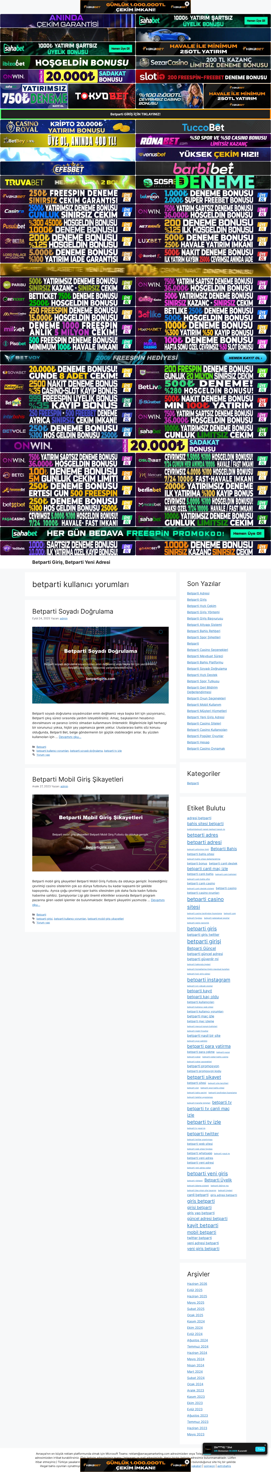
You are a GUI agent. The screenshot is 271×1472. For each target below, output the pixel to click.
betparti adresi (204, 842)
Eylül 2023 (195, 1409)
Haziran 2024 (197, 1353)
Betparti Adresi (198, 593)
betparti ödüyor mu (220, 1185)
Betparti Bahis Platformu (205, 662)
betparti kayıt (199, 990)
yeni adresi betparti (203, 1243)
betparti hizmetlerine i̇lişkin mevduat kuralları (208, 969)
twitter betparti (199, 1238)
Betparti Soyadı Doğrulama (72, 611)
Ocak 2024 (195, 1384)
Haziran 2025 (197, 1296)
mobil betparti (201, 1232)
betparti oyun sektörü (197, 1041)
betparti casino (226, 888)
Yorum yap (43, 754)
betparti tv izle (113, 750)
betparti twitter (203, 1133)
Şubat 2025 (195, 1309)
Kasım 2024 (196, 1321)
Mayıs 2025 (195, 1302)
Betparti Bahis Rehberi (203, 631)
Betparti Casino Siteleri (204, 723)
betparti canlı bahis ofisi (198, 879)
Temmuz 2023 (198, 1422)
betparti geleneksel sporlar (217, 918)
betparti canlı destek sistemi (200, 888)
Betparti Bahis (224, 848)
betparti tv (222, 1102)
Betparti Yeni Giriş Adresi (205, 717)
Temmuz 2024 (198, 1346)
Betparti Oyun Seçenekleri (206, 698)
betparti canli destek (223, 863)
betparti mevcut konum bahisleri (202, 1026)
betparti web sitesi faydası (200, 1149)
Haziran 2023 (197, 1428)
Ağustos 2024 (197, 1340)
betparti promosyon (203, 1066)
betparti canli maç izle (207, 868)
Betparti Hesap (198, 742)
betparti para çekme (201, 1052)
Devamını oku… (70, 737)
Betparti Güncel (201, 948)
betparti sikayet (204, 1077)
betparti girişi (45, 918)
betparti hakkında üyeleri (199, 964)
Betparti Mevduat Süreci (205, 656)
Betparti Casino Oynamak (206, 748)
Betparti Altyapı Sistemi (204, 625)
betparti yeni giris (207, 1173)
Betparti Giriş (197, 599)
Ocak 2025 (195, 1315)
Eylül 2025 (194, 1290)
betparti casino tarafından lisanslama (204, 913)
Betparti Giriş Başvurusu (205, 618)
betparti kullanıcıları (200, 1002)
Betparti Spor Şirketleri (203, 637)
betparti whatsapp (199, 1153)
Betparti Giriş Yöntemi (203, 612)
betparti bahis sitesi (200, 854)
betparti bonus (197, 863)
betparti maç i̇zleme (200, 1021)
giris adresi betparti (223, 1195)
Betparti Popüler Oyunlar (205, 736)
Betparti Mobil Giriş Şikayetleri (77, 779)
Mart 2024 (195, 1371)
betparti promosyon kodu (204, 1071)
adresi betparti (199, 818)
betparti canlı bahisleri (226, 874)
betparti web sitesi (200, 1144)
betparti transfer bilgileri (198, 1103)
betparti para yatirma (209, 1046)
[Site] (67, 196)
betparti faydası (194, 918)
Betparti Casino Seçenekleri (207, 650)
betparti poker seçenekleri (199, 1061)
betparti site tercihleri (218, 1083)
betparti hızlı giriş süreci (198, 974)
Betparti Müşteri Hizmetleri (207, 711)
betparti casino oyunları (203, 893)
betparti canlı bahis (200, 874)
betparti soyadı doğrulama (86, 750)
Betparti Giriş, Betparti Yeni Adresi (71, 562)
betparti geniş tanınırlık (198, 923)
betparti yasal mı (222, 1153)
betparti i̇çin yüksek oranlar (200, 986)
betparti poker (194, 1057)
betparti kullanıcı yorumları (53, 750)
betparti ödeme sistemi (198, 1185)
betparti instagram (208, 980)
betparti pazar (223, 1052)
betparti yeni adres (200, 1158)
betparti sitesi (196, 1083)
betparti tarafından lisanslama (223, 1092)
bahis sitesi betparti (205, 823)
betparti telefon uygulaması (200, 1097)
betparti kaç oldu (203, 996)
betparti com (230, 913)
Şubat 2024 (196, 1378)
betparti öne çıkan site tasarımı (201, 1190)
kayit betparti (202, 1225)
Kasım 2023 (196, 1397)
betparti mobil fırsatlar (197, 1031)
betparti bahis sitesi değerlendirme (203, 859)
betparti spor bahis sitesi (212, 1088)
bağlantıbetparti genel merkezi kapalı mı (206, 829)
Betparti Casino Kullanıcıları (207, 730)
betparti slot (193, 1088)
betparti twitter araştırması (200, 1139)
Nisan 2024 (195, 1365)
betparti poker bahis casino (215, 1057)
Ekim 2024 (195, 1328)
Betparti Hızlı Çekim (201, 606)
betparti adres (202, 835)
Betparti (41, 746)
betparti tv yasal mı (196, 1128)
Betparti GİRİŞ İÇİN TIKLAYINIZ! (135, 114)
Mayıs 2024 (195, 1359)
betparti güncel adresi (205, 954)
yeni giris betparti (203, 1248)
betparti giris (202, 928)
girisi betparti (199, 1207)
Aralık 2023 (195, 1390)
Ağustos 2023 (197, 1415)
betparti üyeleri (225, 1190)
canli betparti (198, 1195)
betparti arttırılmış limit (198, 849)
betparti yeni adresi (200, 1162)
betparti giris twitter (203, 935)
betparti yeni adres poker (199, 1168)
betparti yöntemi (195, 1180)
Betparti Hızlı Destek (202, 675)
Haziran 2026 (197, 1284)
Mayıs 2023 (195, 1434)
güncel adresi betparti (207, 1218)
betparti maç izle (200, 1016)
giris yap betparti (201, 1213)
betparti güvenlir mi (202, 959)
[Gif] (135, 270)
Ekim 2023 (195, 1403)
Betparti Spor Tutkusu (203, 681)
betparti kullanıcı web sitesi (200, 1007)
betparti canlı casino (201, 883)
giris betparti (201, 1201)
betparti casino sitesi (205, 903)
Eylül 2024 (195, 1334)
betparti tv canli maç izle (208, 1112)
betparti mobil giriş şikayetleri (106, 918)
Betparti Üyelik (218, 1179)
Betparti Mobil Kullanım (204, 704)
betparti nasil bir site (203, 1036)
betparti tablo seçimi (197, 1092)
